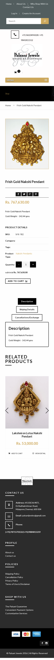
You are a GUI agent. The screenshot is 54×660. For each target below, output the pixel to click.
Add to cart (16, 453)
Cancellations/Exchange (27, 317)
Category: (10, 240)
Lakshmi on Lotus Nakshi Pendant (27, 434)
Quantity (9, 264)
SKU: (7, 234)
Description (27, 301)
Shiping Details (27, 309)
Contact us (10, 556)
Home (8, 105)
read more (10, 221)
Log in (14, 13)
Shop (7, 93)
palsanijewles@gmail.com (34, 515)
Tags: (7, 247)
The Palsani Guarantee (16, 606)
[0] (15, 72)
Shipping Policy (12, 573)
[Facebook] (42, 643)
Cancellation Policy (14, 577)
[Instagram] (46, 643)
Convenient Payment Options (19, 610)
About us (9, 552)
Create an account (31, 13)
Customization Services (16, 613)
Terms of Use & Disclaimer (17, 584)
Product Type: (9, 255)
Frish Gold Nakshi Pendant (29, 105)
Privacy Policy (11, 580)
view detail (40, 453)
